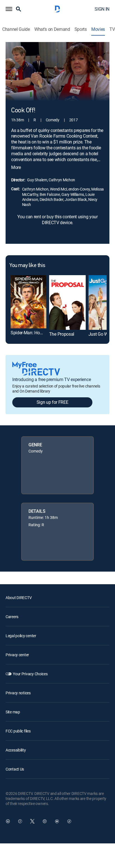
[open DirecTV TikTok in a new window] (69, 821)
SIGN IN (102, 9)
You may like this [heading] (27, 265)
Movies (98, 29)
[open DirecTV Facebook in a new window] (20, 821)
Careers (12, 616)
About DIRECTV (19, 597)
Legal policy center (21, 635)
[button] (9, 9)
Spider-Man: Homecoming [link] (35, 333)
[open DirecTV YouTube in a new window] (57, 821)
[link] (28, 302)
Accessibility (16, 750)
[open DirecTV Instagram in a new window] (44, 821)
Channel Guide (16, 29)
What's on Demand (52, 29)
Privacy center (17, 654)
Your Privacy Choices (30, 673)
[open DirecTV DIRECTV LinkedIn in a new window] (8, 821)
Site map (13, 712)
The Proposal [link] (61, 334)
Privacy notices (18, 692)
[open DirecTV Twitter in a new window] (32, 821)
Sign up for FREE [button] (52, 402)
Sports (81, 29)
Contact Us (15, 769)
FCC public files (18, 731)
